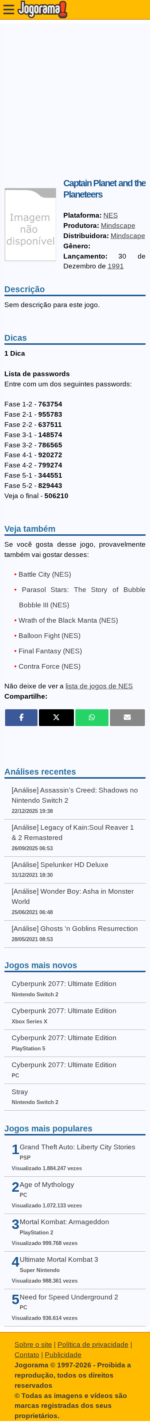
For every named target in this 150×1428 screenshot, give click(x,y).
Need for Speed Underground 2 (69, 1297)
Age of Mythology (47, 1184)
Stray (20, 1092)
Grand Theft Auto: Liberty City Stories (77, 1147)
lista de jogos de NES (99, 686)
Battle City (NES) (45, 574)
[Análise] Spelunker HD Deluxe (60, 864)
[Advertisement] (75, 98)
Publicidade (63, 1355)
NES (110, 215)
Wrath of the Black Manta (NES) (68, 620)
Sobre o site (33, 1344)
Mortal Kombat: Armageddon (64, 1222)
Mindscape (118, 225)
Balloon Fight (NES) (49, 635)
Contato (27, 1355)
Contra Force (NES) (49, 666)
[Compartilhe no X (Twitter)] (56, 717)
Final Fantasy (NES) (50, 651)
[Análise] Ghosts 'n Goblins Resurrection (75, 928)
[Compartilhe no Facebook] (21, 717)
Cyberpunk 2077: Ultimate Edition (64, 984)
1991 (116, 266)
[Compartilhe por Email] (127, 717)
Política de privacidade (93, 1344)
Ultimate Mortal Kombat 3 (59, 1259)
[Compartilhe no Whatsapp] (91, 717)
